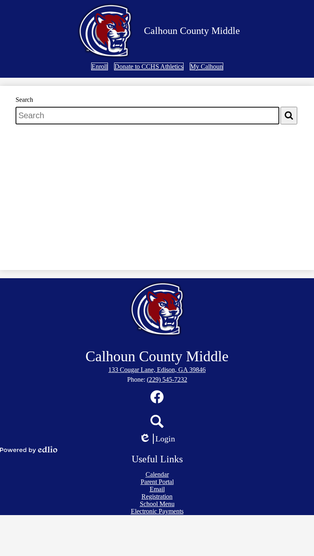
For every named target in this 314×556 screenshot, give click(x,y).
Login (160, 439)
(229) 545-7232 (167, 379)
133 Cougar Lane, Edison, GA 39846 (157, 369)
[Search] (288, 115)
